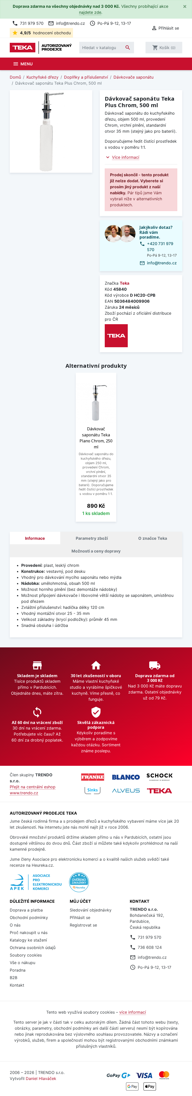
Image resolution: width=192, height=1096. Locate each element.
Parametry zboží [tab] (92, 538)
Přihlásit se (80, 917)
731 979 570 (28, 23)
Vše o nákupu (22, 962)
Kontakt (17, 985)
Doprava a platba (26, 909)
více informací (132, 1012)
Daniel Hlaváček (41, 1078)
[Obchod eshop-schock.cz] (159, 777)
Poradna (18, 970)
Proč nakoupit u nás (29, 932)
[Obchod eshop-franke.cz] (92, 777)
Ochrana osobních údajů (33, 947)
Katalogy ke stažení (28, 940)
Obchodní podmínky (29, 917)
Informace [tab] (35, 538)
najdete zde (90, 12)
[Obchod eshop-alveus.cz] (126, 790)
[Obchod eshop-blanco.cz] (126, 777)
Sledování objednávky (91, 909)
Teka (124, 283)
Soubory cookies (26, 955)
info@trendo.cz (66, 23)
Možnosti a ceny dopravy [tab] (96, 551)
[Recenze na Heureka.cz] (79, 884)
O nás (15, 925)
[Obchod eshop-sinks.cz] (92, 790)
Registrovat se (83, 925)
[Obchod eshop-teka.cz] (159, 791)
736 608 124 (150, 947)
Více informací (125, 157)
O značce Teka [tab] (152, 538)
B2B (13, 977)
